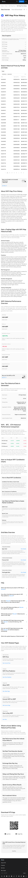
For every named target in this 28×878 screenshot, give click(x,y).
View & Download (16, 9)
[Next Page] (23, 173)
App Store (8, 833)
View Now (5, 719)
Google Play (19, 833)
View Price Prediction (7, 677)
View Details (23, 548)
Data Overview (5, 9)
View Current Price (6, 663)
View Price (14, 851)
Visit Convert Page (6, 705)
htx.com (3, 589)
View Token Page (6, 691)
